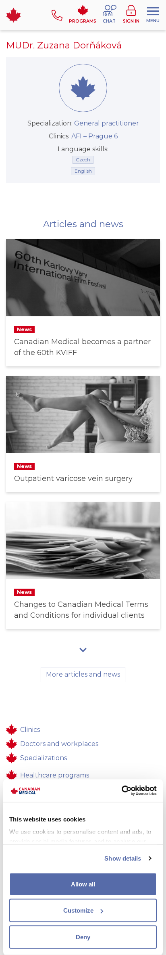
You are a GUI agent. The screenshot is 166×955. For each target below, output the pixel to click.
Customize (78, 910)
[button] (110, 15)
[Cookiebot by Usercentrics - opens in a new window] (121, 791)
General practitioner (106, 123)
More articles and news (83, 674)
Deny (83, 936)
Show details (122, 858)
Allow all (83, 883)
